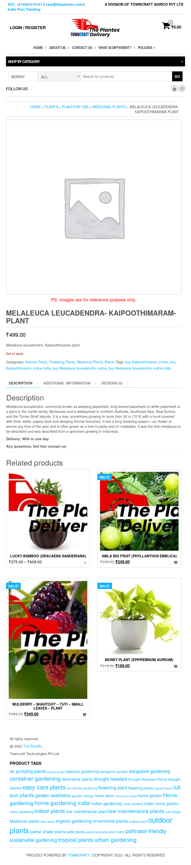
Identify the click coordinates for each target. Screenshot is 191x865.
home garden (150, 795)
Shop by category (24, 61)
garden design (83, 795)
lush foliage (173, 812)
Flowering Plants (62, 361)
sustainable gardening (33, 839)
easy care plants (44, 787)
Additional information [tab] (67, 383)
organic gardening (74, 820)
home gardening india (62, 803)
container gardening (35, 778)
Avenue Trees (36, 361)
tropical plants (75, 839)
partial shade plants (48, 831)
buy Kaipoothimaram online (146, 361)
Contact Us (82, 47)
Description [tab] (20, 383)
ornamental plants (110, 821)
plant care (116, 831)
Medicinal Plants (109, 106)
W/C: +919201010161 (25, 4)
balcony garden (56, 772)
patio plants (76, 831)
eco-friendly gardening (82, 788)
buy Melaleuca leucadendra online (80, 368)
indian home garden (161, 803)
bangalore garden (114, 771)
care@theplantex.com (64, 4)
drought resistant (110, 778)
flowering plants (140, 787)
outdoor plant (138, 821)
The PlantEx (32, 746)
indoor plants (49, 811)
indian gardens (133, 804)
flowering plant (112, 787)
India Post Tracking (24, 9)
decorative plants (77, 779)
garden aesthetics (53, 795)
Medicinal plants (24, 821)
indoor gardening (21, 811)
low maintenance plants (136, 811)
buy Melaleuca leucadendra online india (140, 368)
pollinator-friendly (145, 831)
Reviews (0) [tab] (112, 383)
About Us (57, 47)
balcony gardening (82, 771)
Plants (51, 106)
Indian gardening (106, 803)
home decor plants (126, 796)
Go (177, 76)
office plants (47, 821)
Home (38, 47)
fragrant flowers (163, 788)
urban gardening (115, 839)
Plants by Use (75, 106)
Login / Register (28, 27)
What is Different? (114, 47)
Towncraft (78, 855)
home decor (104, 795)
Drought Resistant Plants (147, 779)
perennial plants (97, 832)
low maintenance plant (86, 811)
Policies (145, 47)
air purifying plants (28, 771)
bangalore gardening (149, 771)
